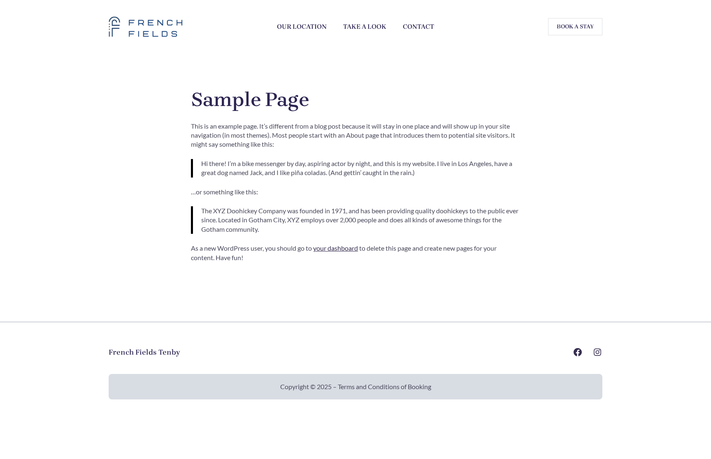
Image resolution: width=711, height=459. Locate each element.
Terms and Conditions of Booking (384, 386)
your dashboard (335, 248)
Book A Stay (575, 26)
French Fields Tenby (144, 352)
